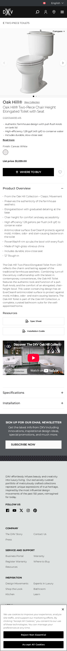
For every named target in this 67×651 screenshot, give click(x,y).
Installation (11, 403)
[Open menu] (62, 12)
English (55, 3)
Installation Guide (36, 331)
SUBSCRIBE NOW (23, 444)
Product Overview (17, 188)
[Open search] (37, 12)
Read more (9, 140)
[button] (59, 31)
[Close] (63, 609)
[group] (33, 61)
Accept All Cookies (33, 644)
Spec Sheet (36, 321)
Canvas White (5, 152)
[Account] (46, 12)
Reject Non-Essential (33, 634)
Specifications (13, 393)
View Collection (32, 102)
